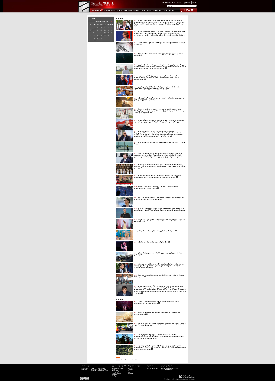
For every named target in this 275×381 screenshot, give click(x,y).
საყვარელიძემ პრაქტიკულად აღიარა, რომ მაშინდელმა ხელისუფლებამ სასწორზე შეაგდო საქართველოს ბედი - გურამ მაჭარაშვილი (156, 77)
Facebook (130, 368)
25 (105, 35)
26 (108, 35)
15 (94, 33)
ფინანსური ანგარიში (103, 370)
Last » (136, 359)
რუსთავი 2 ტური (102, 369)
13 (111, 30)
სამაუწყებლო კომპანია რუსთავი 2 (170, 368)
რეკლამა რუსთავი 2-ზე (152, 368)
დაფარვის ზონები (116, 373)
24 (101, 35)
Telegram (130, 374)
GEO (194, 2)
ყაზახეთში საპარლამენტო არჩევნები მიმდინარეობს (156, 231)
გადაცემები (146, 10)
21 (90, 35)
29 (94, 38)
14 (90, 33)
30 (97, 38)
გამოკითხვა (84, 369)
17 (101, 33)
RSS (129, 372)
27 (111, 35)
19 (108, 33)
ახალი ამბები (84, 368)
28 (90, 38)
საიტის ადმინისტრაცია (166, 369)
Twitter (130, 370)
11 (105, 30)
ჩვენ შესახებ (169, 10)
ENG (188, 2)
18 (105, 33)
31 (101, 38)
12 (108, 30)
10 (101, 30)
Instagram (130, 373)
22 (94, 35)
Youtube (130, 369)
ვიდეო (119, 10)
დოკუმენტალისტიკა (132, 10)
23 (97, 35)
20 (111, 33)
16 (97, 33)
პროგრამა (157, 10)
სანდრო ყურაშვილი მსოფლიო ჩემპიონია (153, 242)
